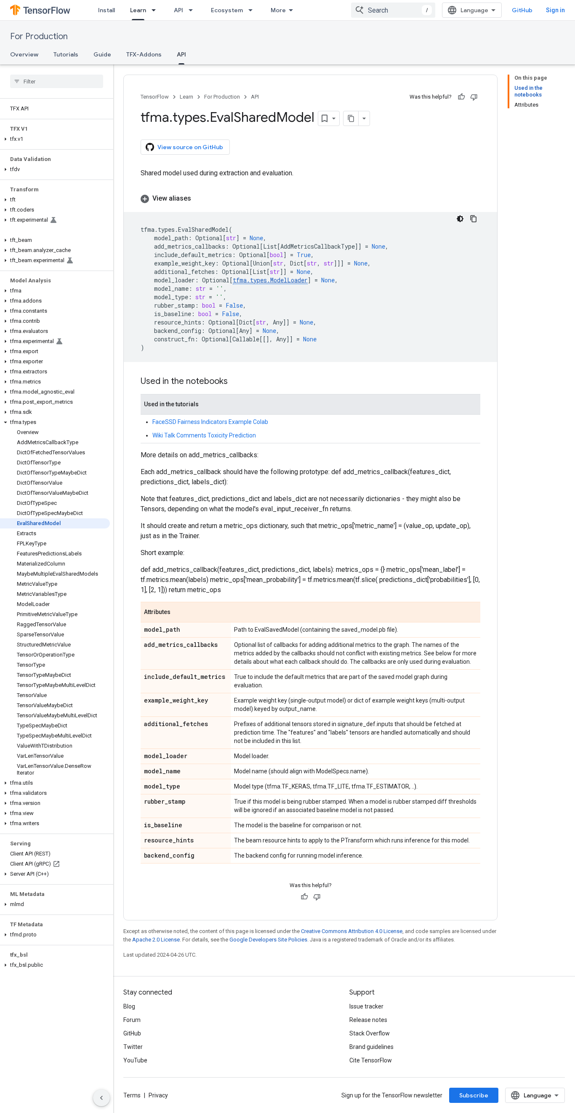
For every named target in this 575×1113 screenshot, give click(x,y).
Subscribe (473, 1095)
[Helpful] (461, 97)
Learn (138, 10)
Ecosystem (227, 10)
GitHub (522, 10)
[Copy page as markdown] (351, 118)
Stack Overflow (369, 1033)
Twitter (133, 1046)
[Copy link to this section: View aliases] (199, 198)
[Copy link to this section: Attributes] (178, 613)
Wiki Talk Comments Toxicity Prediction (204, 435)
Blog (129, 1006)
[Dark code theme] (460, 218)
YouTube (135, 1060)
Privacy (158, 1095)
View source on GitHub (190, 147)
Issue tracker (366, 1006)
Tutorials (65, 54)
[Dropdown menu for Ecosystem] (253, 10)
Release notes (368, 1019)
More (278, 10)
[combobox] (393, 10)
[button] (55, 139)
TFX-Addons (144, 54)
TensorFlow (155, 97)
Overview (24, 54)
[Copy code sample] (473, 218)
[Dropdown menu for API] (193, 10)
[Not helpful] (474, 97)
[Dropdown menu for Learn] (156, 10)
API (178, 10)
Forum (132, 1019)
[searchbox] (56, 81)
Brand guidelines (371, 1046)
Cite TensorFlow (370, 1060)
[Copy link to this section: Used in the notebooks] (236, 382)
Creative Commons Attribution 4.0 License (351, 931)
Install (106, 10)
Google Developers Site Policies (268, 939)
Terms (132, 1095)
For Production (39, 36)
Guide (102, 54)
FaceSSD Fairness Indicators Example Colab (210, 421)
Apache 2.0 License (156, 939)
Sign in (555, 10)
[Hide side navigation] (101, 1097)
